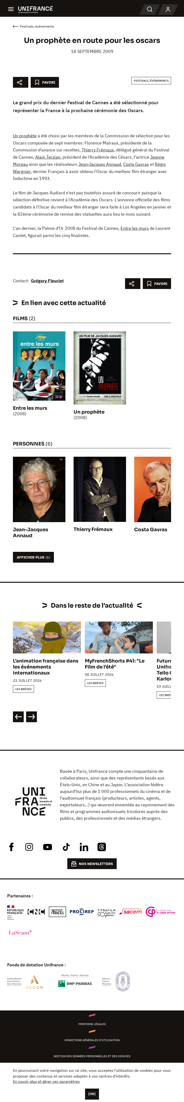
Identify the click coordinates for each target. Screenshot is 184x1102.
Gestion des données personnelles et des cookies (92, 1056)
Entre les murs (135, 228)
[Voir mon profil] (167, 9)
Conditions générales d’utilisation (92, 1040)
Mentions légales (92, 1024)
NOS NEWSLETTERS (96, 863)
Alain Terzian (47, 157)
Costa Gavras (136, 164)
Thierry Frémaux (98, 150)
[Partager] (20, 82)
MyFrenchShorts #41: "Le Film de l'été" (114, 664)
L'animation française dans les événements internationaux (45, 667)
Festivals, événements (151, 80)
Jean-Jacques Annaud (99, 164)
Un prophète (25, 135)
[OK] (92, 1094)
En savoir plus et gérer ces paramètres (46, 1081)
